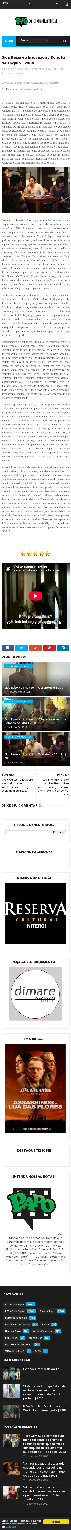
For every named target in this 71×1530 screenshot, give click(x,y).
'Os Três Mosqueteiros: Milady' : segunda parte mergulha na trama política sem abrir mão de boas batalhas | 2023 (44, 1470)
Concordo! (56, 1521)
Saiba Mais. (11, 1526)
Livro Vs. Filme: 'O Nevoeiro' (41, 1369)
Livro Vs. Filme (13, 1331)
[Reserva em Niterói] (35, 943)
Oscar (45, 1324)
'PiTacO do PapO (14, 1351)
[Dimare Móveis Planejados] (35, 1020)
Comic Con (35, 1337)
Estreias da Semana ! (17, 1324)
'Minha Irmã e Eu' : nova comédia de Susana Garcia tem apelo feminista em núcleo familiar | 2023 (45, 1493)
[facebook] (62, 4)
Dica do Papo (47, 1311)
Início (9, 41)
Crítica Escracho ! (43, 1331)
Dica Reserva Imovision (18, 666)
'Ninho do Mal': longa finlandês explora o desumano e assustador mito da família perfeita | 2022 (44, 1392)
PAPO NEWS (11, 1337)
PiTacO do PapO (14, 1304)
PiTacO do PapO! (15, 1311)
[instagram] (56, 4)
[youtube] (67, 4)
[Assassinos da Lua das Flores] (35, 1132)
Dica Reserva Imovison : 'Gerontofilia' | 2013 (34, 688)
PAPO (38, 1351)
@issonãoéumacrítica (31, 89)
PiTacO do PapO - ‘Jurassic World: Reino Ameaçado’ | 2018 (44, 1408)
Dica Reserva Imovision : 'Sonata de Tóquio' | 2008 (35, 756)
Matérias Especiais (16, 1317)
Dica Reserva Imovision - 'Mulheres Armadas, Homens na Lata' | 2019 (35, 721)
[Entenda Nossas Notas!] (32, 1234)
